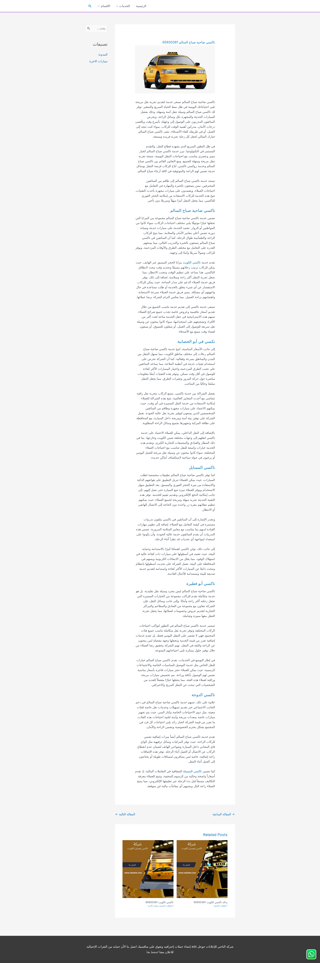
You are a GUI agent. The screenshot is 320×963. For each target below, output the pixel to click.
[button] (90, 6)
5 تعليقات (170, 906)
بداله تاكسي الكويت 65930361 (211, 902)
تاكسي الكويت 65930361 (160, 902)
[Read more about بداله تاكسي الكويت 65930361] (202, 869)
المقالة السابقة (223, 814)
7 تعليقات (224, 906)
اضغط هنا (152, 952)
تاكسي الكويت (192, 262)
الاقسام (105, 6)
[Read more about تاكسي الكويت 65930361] (148, 869)
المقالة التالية (125, 814)
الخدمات (124, 6)
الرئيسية (141, 6)
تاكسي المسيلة (192, 771)
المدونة (216, 906)
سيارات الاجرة (153, 906)
